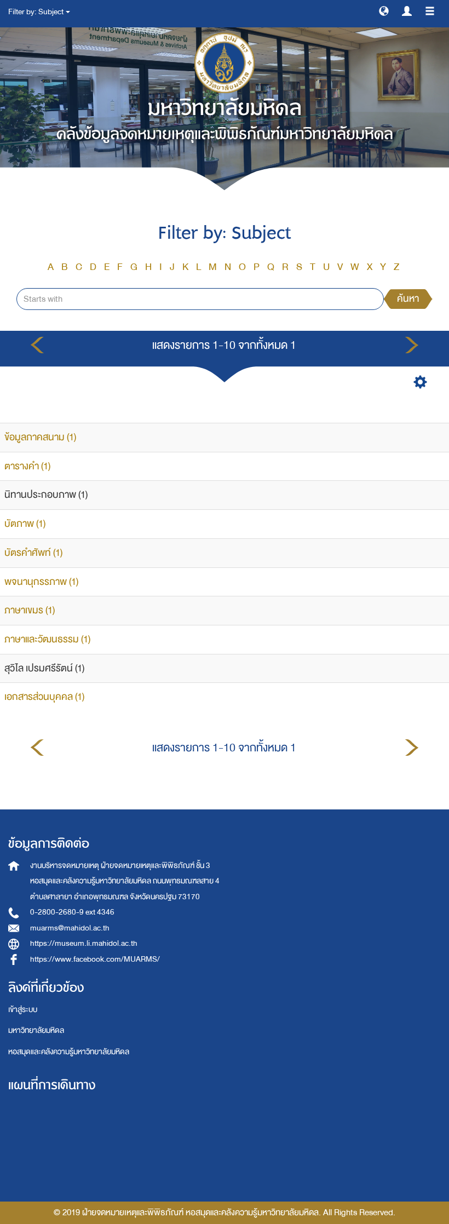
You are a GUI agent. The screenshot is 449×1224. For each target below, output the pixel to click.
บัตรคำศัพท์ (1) (33, 552)
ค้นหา (408, 298)
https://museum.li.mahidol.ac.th (83, 943)
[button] (384, 10)
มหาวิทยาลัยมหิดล (36, 1030)
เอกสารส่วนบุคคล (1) (44, 696)
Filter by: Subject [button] (36, 12)
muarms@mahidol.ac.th (70, 928)
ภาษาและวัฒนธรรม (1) (47, 639)
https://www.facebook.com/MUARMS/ (95, 959)
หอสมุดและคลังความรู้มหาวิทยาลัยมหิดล (68, 1052)
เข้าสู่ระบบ (22, 1009)
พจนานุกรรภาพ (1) (41, 581)
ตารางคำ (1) (27, 466)
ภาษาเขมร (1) (29, 610)
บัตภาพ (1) (24, 523)
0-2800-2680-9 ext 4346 (72, 912)
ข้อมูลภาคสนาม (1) (40, 437)
